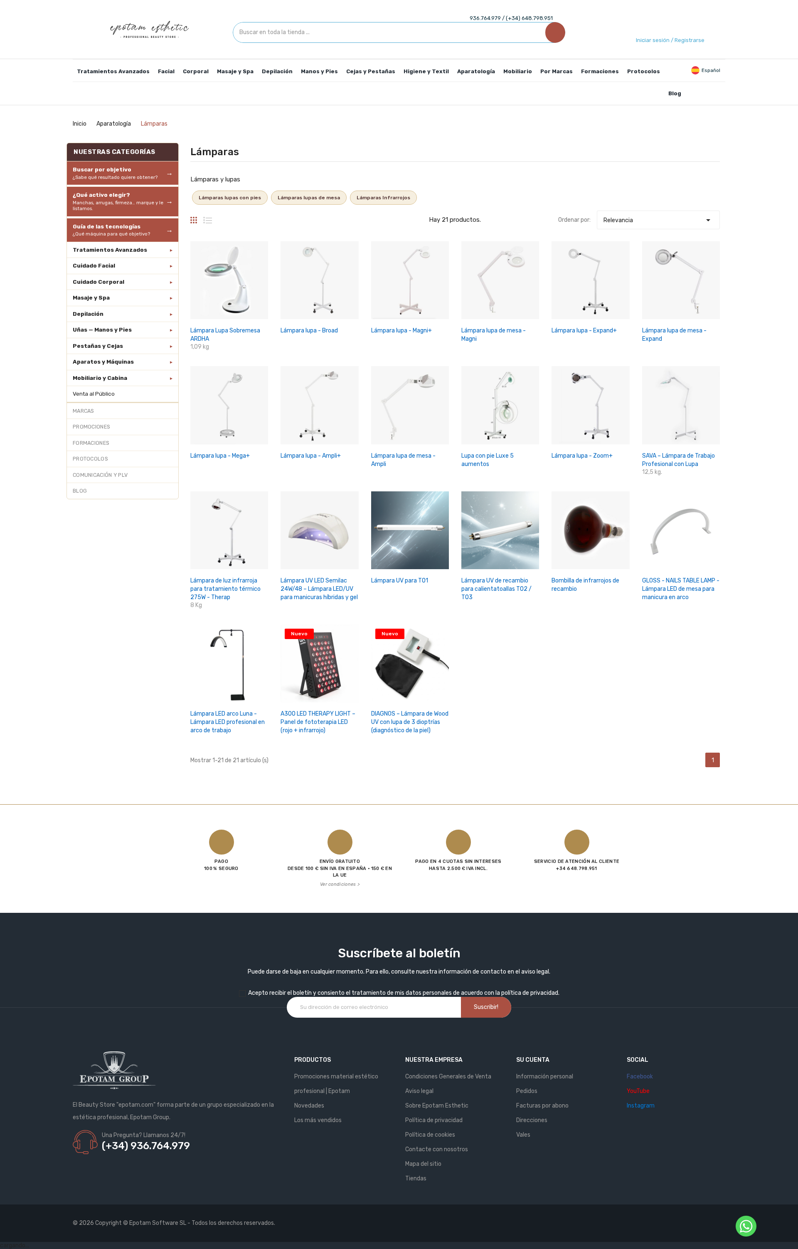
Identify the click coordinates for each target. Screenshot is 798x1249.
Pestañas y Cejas (98, 345)
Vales (523, 1134)
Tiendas (415, 1178)
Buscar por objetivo (115, 173)
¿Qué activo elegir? (118, 201)
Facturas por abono (542, 1105)
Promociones (91, 427)
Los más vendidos (318, 1120)
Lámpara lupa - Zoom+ (582, 455)
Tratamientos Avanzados (110, 249)
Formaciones (91, 443)
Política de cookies (430, 1134)
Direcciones (531, 1120)
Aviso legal (419, 1091)
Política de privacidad (434, 1120)
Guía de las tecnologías (111, 230)
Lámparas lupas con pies (230, 198)
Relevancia (658, 220)
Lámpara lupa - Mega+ (220, 455)
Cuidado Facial (94, 265)
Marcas (83, 411)
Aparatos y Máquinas (103, 361)
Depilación (88, 313)
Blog (80, 491)
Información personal (544, 1076)
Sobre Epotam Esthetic (436, 1105)
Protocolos (90, 459)
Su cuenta (532, 1059)
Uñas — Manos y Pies (102, 329)
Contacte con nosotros (436, 1149)
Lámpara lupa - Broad (309, 330)
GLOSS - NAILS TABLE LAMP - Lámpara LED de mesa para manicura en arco (680, 589)
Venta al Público (94, 393)
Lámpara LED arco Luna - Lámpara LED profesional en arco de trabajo (227, 722)
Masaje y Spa (91, 297)
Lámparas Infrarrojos (383, 198)
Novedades (309, 1105)
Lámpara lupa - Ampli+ (311, 455)
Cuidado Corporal (98, 281)
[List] (207, 217)
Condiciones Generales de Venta (448, 1076)
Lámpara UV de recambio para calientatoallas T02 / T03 (496, 589)
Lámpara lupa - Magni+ (401, 330)
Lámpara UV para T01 (399, 580)
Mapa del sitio (423, 1163)
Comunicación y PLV (100, 475)
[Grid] (193, 217)
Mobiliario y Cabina (100, 377)
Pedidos (526, 1091)
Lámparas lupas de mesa (309, 198)
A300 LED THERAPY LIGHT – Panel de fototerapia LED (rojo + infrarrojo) (318, 722)
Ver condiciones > (340, 884)
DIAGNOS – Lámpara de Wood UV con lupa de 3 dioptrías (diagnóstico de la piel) (409, 722)
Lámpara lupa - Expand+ (584, 330)
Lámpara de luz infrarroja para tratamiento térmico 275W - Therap (225, 589)
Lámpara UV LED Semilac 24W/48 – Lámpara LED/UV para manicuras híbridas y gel (319, 589)
